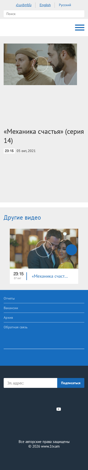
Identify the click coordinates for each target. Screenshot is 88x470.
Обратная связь (16, 327)
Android (57, 398)
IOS (30, 398)
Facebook (27, 409)
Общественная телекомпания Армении (8, 27)
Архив (8, 317)
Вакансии (11, 308)
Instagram (50, 409)
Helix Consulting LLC (44, 458)
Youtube (58, 409)
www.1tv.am (50, 446)
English (45, 5)
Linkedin (42, 409)
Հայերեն (24, 5)
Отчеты (9, 298)
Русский (65, 5)
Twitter (34, 409)
